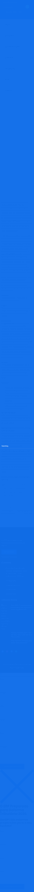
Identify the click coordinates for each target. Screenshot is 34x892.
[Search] (30, 445)
